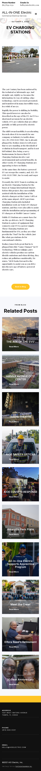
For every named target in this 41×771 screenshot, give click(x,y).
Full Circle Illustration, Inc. (23, 766)
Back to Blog (20, 287)
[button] (36, 14)
